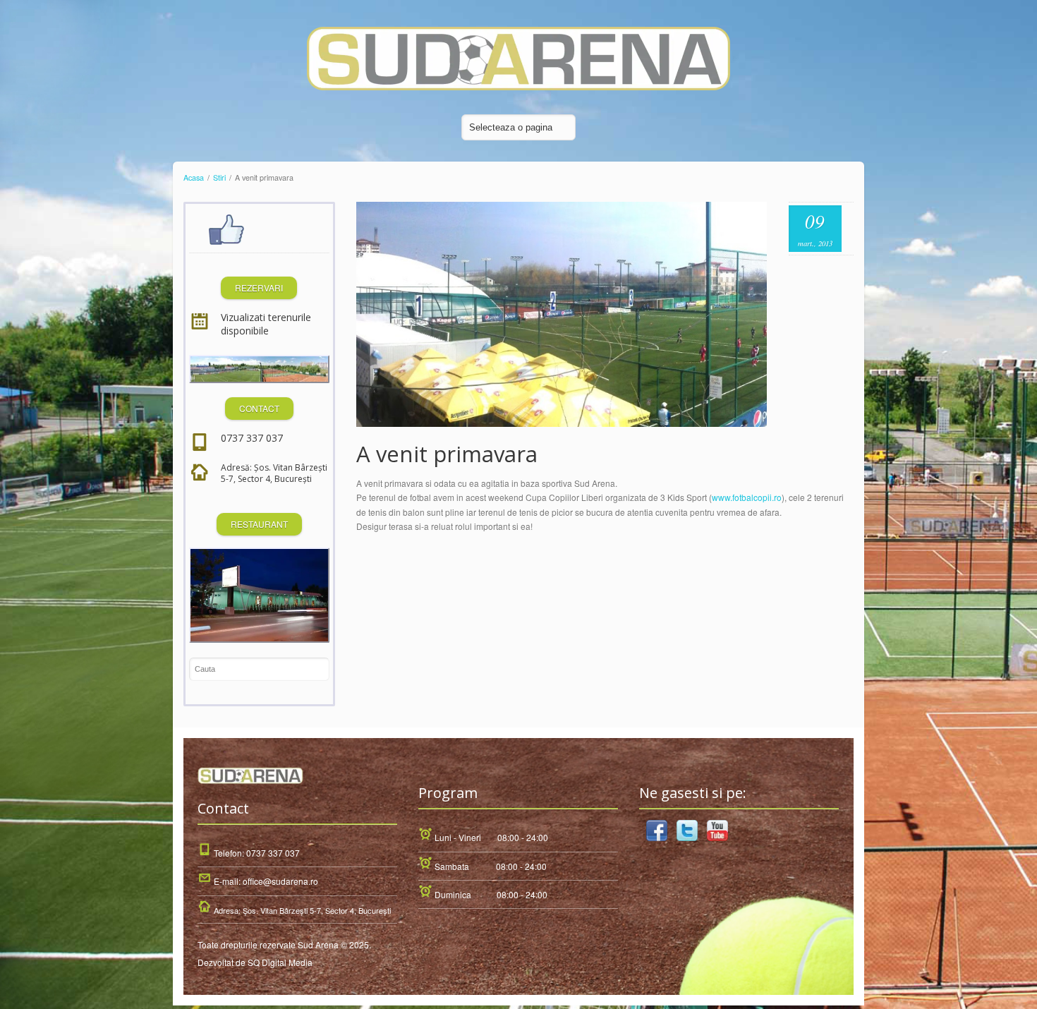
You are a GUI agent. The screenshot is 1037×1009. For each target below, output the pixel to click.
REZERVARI (259, 288)
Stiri (219, 177)
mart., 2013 (815, 243)
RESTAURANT (259, 524)
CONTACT (259, 408)
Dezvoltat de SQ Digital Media (255, 962)
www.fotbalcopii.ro (747, 497)
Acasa (193, 177)
